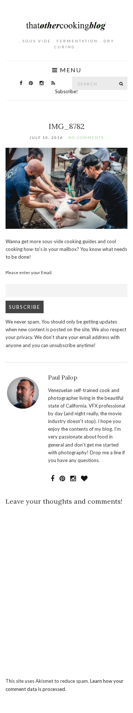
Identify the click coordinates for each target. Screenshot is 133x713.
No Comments (86, 137)
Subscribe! (66, 91)
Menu (69, 70)
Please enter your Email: (29, 272)
